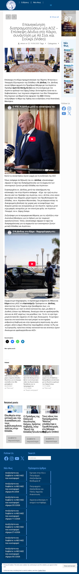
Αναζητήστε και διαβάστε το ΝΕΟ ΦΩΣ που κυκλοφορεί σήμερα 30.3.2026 (14, 552)
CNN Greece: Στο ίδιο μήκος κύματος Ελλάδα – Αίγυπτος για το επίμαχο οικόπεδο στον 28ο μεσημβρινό (13, 380)
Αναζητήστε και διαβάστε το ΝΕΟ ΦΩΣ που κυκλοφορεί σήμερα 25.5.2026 (14, 501)
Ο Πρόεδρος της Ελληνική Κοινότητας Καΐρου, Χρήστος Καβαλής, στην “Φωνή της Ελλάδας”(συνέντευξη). (35, 424)
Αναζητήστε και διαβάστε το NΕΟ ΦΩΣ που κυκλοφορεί (14, 475)
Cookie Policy (42, 570)
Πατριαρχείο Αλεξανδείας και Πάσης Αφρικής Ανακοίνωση (37, 490)
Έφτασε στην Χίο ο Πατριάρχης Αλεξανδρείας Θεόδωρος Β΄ (37, 477)
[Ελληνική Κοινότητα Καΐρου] (11, 5)
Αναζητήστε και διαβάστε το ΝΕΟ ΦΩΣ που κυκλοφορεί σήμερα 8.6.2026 (14, 488)
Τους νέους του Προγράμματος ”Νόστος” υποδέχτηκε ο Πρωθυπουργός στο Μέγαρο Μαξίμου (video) (50, 424)
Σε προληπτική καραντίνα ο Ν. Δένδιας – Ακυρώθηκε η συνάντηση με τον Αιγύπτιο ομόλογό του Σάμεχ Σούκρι (50, 380)
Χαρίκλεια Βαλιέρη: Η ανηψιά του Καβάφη (39, 501)
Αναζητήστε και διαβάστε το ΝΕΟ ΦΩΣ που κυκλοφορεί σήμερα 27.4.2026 (14, 528)
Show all (55, 17)
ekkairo (23, 43)
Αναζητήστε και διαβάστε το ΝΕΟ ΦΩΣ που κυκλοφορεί (14, 540)
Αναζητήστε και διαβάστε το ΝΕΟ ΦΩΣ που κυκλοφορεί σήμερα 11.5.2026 (14, 515)
